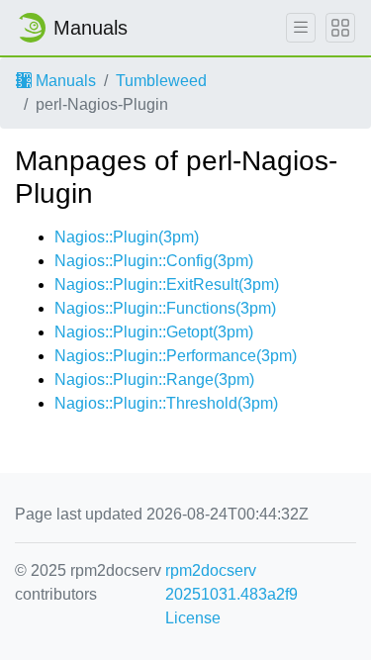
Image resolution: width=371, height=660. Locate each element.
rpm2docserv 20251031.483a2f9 (231, 582)
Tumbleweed (161, 80)
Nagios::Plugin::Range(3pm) (154, 379)
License (193, 618)
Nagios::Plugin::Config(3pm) (153, 260)
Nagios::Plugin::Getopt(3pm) (153, 332)
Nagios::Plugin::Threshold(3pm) (166, 403)
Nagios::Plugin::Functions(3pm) (165, 308)
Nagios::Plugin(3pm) (126, 237)
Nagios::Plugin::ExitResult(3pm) (166, 284)
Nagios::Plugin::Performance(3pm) (175, 355)
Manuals (64, 80)
